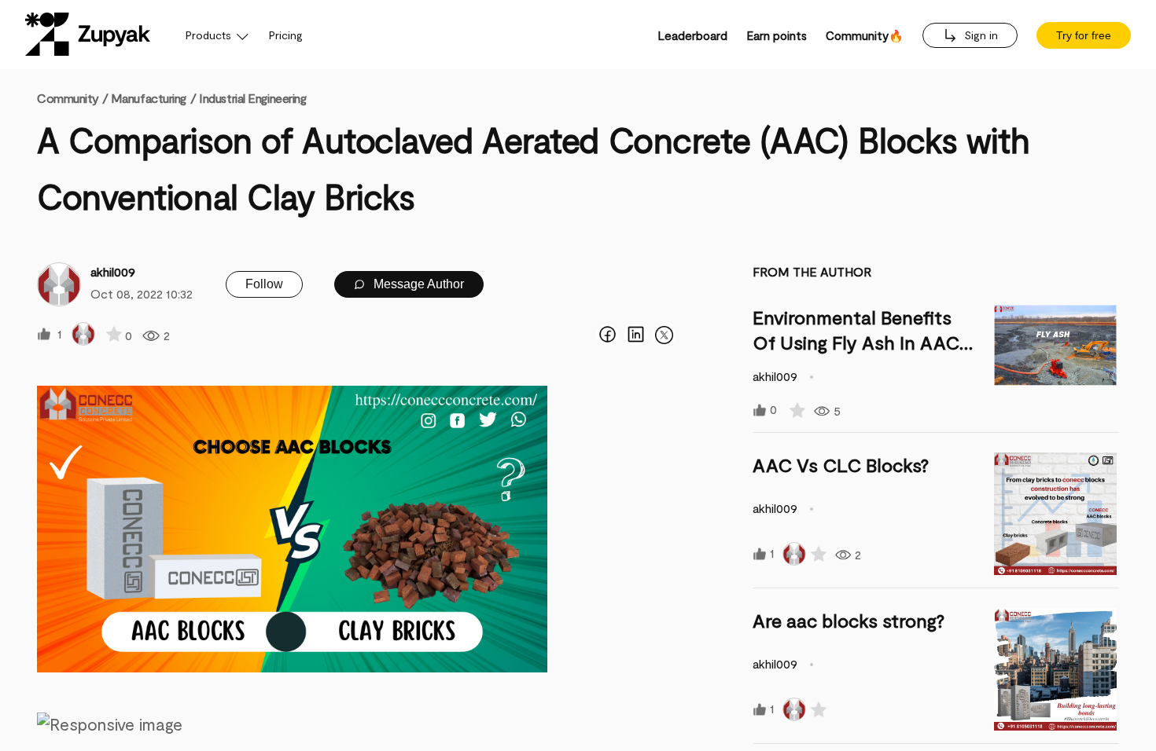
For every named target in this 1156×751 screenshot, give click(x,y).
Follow (264, 284)
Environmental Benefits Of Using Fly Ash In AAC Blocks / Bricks (856, 342)
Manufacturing (148, 97)
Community (72, 97)
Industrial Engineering (252, 97)
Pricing (286, 35)
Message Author (417, 284)
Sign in (979, 35)
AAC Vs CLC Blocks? (841, 464)
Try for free (1083, 35)
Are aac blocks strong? (848, 620)
